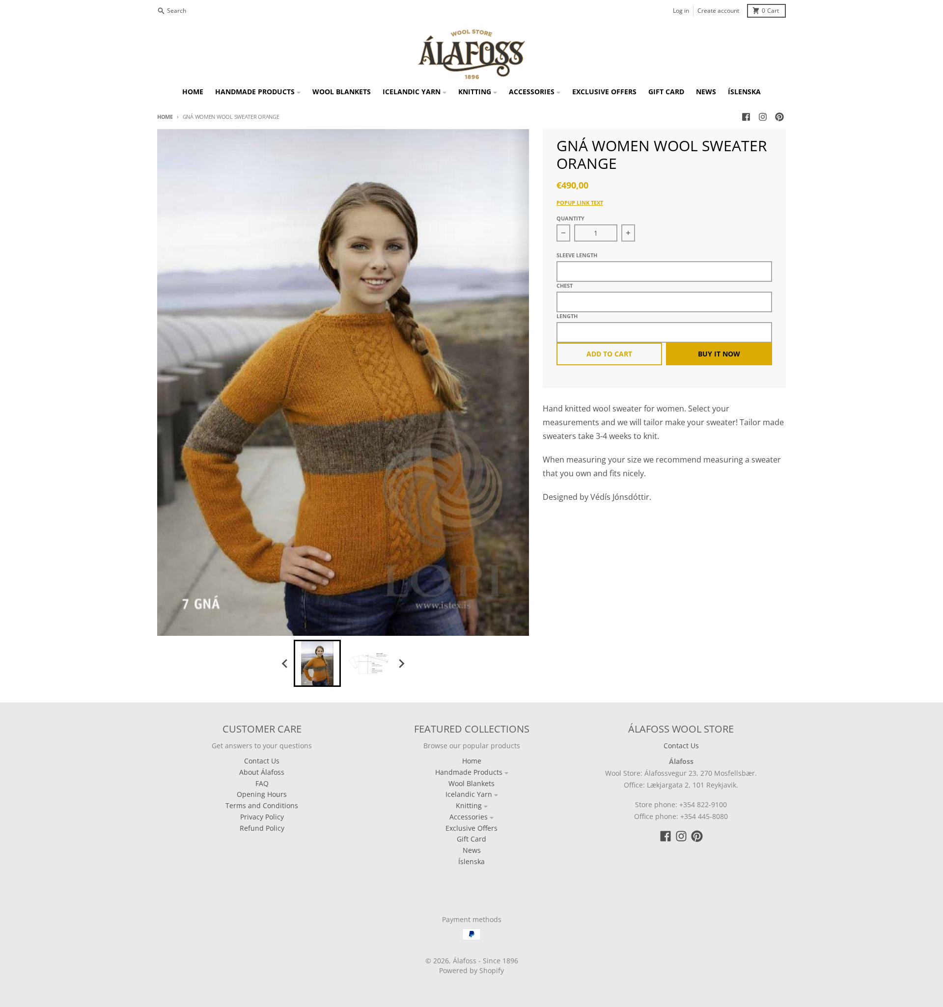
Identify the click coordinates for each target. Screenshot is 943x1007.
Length (567, 316)
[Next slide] (401, 663)
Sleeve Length (576, 255)
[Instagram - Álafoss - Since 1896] (762, 116)
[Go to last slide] (285, 663)
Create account (718, 10)
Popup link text (579, 202)
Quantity (570, 218)
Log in (681, 10)
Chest (564, 285)
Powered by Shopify (471, 970)
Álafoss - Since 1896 (485, 960)
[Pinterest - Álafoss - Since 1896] (779, 116)
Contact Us (681, 745)
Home (165, 116)
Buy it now (719, 353)
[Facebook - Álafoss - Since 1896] (746, 116)
